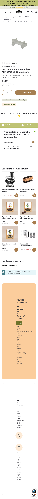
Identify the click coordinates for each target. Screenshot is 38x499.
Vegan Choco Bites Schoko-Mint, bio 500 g (27, 217)
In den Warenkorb (25, 92)
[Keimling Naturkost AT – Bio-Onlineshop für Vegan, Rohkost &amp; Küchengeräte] (19, 11)
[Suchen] (6, 12)
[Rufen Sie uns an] (10, 12)
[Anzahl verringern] (4, 92)
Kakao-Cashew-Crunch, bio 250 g (9, 244)
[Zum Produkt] (16, 195)
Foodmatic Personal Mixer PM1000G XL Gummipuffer (18, 22)
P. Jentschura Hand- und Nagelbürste (27, 190)
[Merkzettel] (28, 12)
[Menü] (2, 12)
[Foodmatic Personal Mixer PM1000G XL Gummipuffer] (19, 43)
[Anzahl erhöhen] (11, 92)
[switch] (34, 496)
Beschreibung (8, 142)
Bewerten (15, 63)
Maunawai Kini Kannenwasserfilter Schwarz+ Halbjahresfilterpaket (26, 245)
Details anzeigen (7, 104)
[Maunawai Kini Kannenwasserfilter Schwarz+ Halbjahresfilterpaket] (28, 234)
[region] (19, 43)
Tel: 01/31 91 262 (19, 465)
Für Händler (12, 7)
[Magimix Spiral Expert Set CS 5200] (10, 179)
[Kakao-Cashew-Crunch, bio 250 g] (10, 234)
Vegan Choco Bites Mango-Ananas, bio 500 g (9, 217)
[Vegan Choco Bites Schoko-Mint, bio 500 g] (28, 207)
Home (5, 17)
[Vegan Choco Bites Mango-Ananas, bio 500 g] (10, 207)
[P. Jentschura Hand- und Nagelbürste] (28, 179)
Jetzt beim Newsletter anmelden (20, 323)
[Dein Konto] (32, 12)
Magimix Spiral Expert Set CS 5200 (10, 190)
